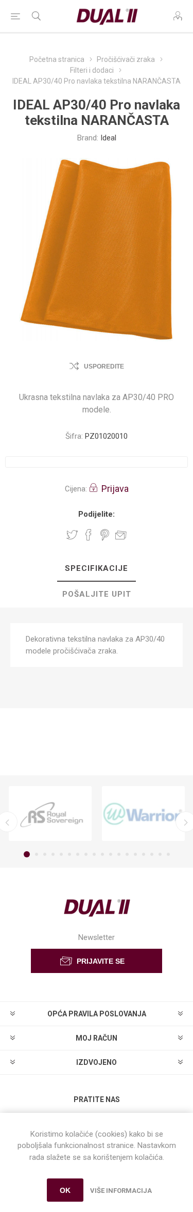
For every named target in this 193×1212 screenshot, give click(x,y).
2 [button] (36, 854)
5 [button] (61, 854)
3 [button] (44, 854)
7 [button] (77, 854)
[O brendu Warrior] (143, 813)
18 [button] (168, 854)
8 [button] (85, 854)
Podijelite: (96, 514)
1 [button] (27, 854)
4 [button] (53, 854)
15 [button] (143, 854)
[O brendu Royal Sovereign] (50, 813)
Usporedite (104, 366)
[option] (50, 813)
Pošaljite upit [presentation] (96, 594)
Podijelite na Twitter (72, 534)
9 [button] (94, 854)
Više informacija (121, 1190)
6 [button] (69, 854)
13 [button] (127, 854)
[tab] (96, 569)
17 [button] (160, 854)
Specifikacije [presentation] (96, 568)
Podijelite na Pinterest (104, 534)
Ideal (108, 137)
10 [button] (102, 854)
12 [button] (118, 854)
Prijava (115, 488)
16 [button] (151, 854)
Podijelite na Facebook (88, 534)
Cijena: (76, 488)
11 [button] (110, 854)
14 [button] (135, 854)
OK (65, 1190)
